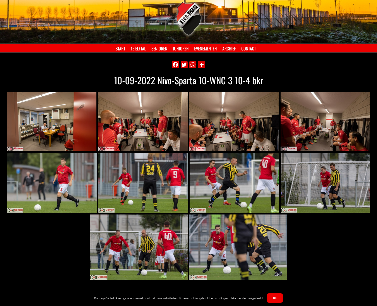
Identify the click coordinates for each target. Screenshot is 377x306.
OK (275, 298)
